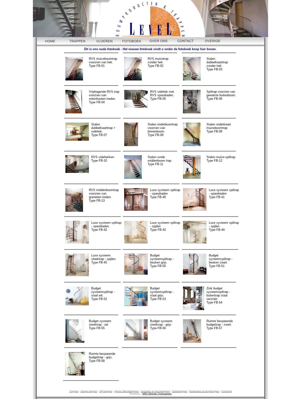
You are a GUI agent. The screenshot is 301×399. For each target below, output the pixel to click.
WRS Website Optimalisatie (157, 393)
